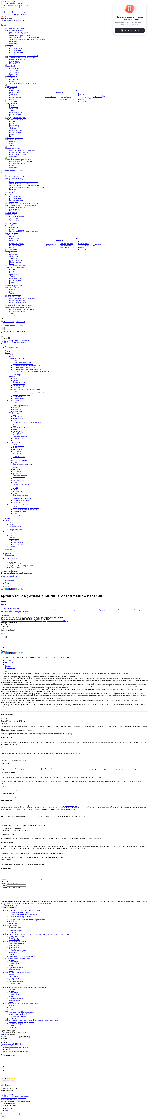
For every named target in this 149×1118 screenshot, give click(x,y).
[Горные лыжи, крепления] (25, 28)
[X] (10, 589)
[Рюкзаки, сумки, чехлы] (25, 138)
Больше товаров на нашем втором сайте (14, 1048)
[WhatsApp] (16, 589)
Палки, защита (18, 404)
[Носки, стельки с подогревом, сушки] (25, 158)
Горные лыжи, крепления (22, 362)
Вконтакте (10, 581)
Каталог (11, 356)
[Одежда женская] (25, 101)
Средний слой (27, 617)
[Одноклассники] (5, 589)
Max (8, 583)
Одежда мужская (19, 427)
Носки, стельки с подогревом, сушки (26, 508)
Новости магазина (9, 1034)
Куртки (9, 617)
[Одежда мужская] (25, 85)
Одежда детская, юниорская (22, 464)
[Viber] (13, 589)
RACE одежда (18, 417)
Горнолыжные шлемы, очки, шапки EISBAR (28, 393)
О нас (11, 535)
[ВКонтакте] (2, 589)
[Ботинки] (25, 45)
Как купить (13, 524)
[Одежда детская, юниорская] (25, 118)
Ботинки (16, 380)
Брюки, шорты (17, 617)
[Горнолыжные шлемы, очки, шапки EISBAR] (25, 56)
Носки (60, 617)
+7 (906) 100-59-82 (7, 11)
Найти (3, 1116)
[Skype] (19, 589)
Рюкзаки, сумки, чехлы (21, 484)
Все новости (5, 1040)
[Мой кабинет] (1, 23)
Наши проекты (18, 542)
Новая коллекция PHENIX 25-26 (12, 1044)
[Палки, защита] (25, 65)
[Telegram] (22, 589)
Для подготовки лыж (20, 495)
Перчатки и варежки (39, 617)
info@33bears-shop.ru (10, 577)
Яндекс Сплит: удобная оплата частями (14, 1051)
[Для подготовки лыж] (25, 147)
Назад (11, 355)
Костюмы (4, 617)
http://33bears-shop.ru (70, 806)
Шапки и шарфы (52, 617)
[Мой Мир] (7, 589)
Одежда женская (18, 446)
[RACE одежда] (25, 76)
